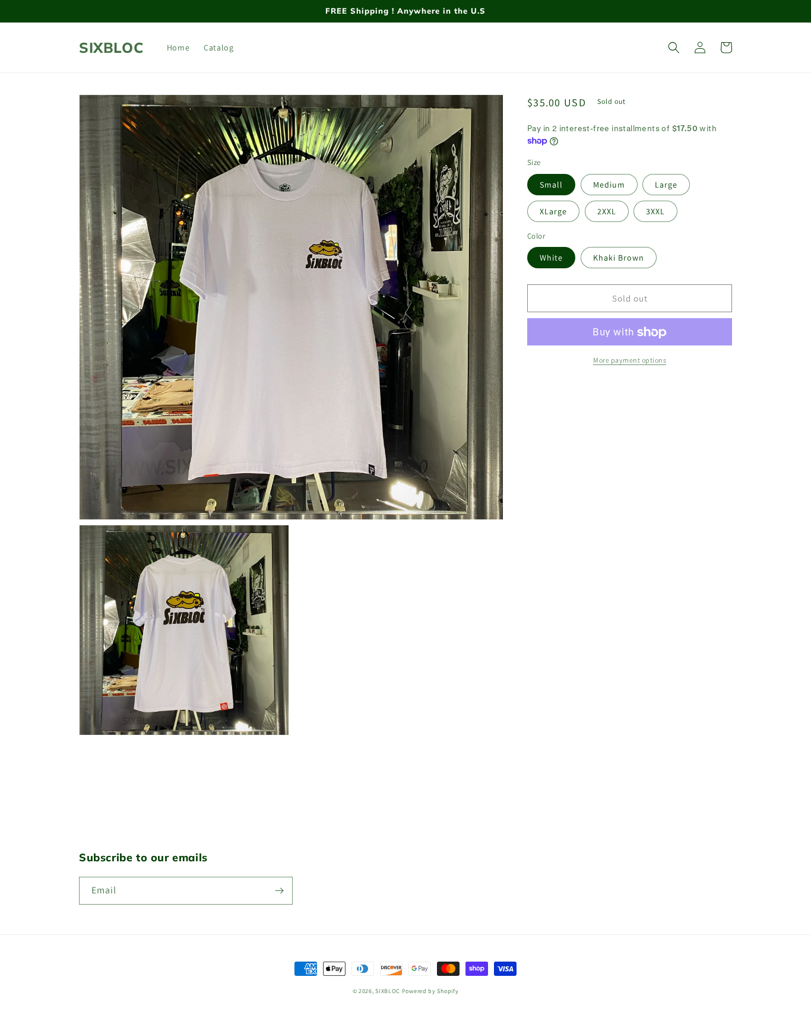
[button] (674, 47)
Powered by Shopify (430, 991)
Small (551, 184)
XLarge (553, 211)
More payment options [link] (629, 360)
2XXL (606, 211)
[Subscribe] (279, 891)
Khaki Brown (618, 258)
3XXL (655, 211)
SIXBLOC (387, 991)
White (551, 258)
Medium (609, 184)
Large (666, 184)
